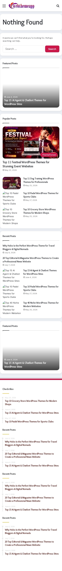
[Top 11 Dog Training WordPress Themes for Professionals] (12, 183)
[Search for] (58, 7)
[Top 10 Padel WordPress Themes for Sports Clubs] (12, 198)
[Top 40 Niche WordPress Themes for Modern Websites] (12, 308)
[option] (31, 89)
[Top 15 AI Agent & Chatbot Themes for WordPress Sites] (12, 276)
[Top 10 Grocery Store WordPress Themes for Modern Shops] (12, 216)
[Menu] (4, 7)
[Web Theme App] (21, 5)
